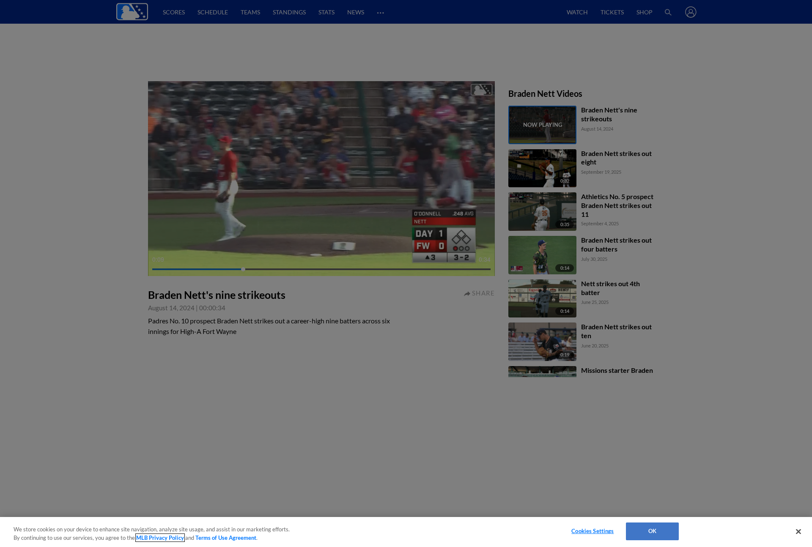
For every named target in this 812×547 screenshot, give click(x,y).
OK (652, 531)
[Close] (798, 531)
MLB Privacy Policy (160, 537)
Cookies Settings (592, 531)
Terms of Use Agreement (225, 537)
